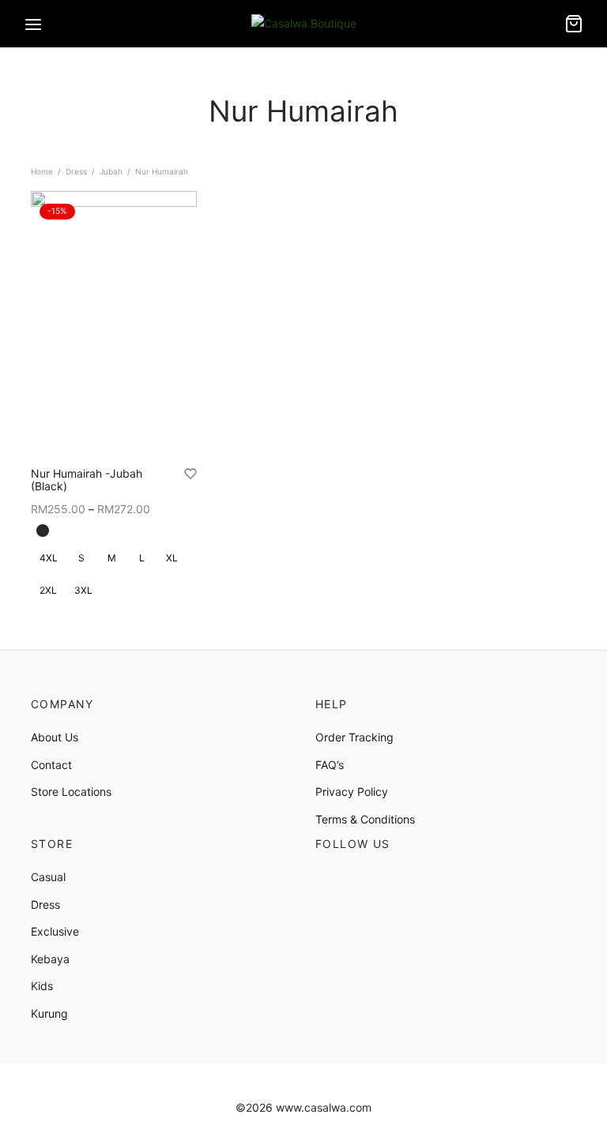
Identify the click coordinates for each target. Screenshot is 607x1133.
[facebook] (327, 878)
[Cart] (573, 23)
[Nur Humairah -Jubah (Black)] (114, 323)
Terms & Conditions (365, 819)
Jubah (111, 171)
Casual (48, 877)
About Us (54, 737)
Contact (51, 764)
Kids (42, 985)
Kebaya (50, 959)
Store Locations (71, 791)
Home (42, 171)
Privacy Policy (351, 791)
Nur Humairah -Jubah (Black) (86, 480)
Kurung (49, 1013)
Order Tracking (354, 737)
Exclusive (55, 931)
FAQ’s (329, 764)
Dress (76, 171)
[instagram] (362, 878)
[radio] (42, 530)
